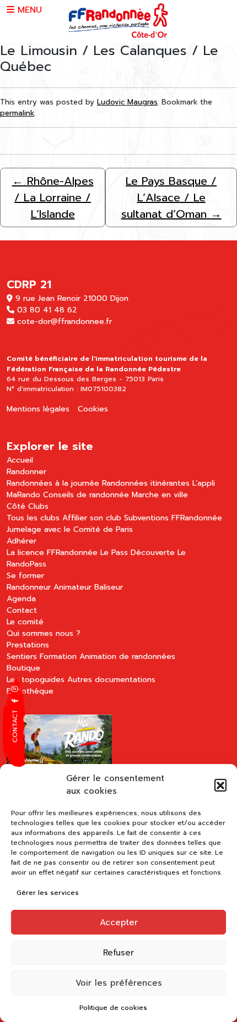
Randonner (26, 471)
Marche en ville (160, 495)
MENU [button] (28, 10)
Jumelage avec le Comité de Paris (70, 529)
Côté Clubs (28, 506)
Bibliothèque (30, 691)
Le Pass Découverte (137, 552)
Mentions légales (38, 409)
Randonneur (29, 587)
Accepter (119, 922)
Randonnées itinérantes (146, 483)
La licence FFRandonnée (52, 552)
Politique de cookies (113, 1008)
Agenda (21, 599)
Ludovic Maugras (127, 102)
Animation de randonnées (127, 656)
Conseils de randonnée (86, 495)
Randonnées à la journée (53, 483)
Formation (58, 656)
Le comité (25, 622)
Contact (22, 610)
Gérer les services (48, 893)
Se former (25, 575)
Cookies (93, 409)
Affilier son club (91, 518)
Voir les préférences (119, 983)
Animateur (72, 587)
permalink (17, 113)
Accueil (20, 460)
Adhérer (21, 541)
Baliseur (108, 587)
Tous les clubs (33, 518)
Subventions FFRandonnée (173, 518)
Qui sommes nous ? (43, 633)
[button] (220, 784)
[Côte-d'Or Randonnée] (118, 21)
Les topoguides (35, 679)
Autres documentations (111, 679)
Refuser (118, 953)
